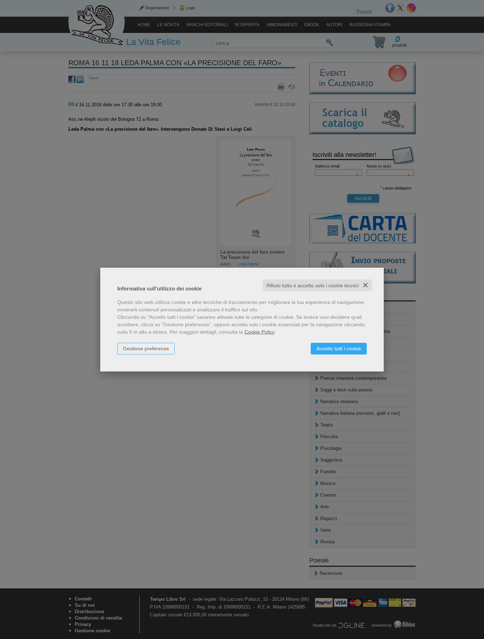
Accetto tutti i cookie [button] (338, 348)
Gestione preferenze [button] (146, 348)
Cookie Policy (259, 331)
